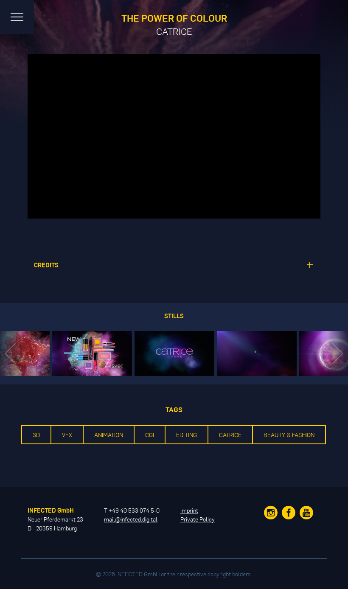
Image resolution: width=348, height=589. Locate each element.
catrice (230, 435)
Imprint (189, 510)
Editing (186, 435)
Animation (108, 435)
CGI (149, 435)
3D (36, 435)
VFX (67, 435)
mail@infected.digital (130, 519)
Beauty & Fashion (289, 435)
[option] (174, 353)
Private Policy (197, 519)
